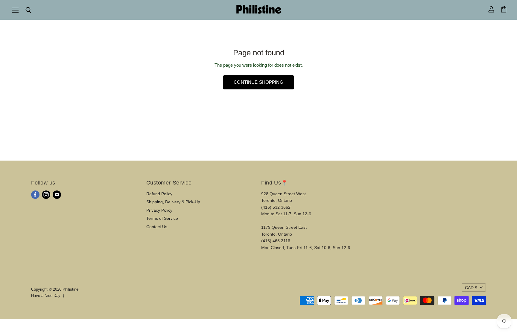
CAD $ (471, 287)
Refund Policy (159, 193)
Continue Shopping (258, 82)
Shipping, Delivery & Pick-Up (173, 201)
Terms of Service (162, 218)
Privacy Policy (159, 210)
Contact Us (156, 226)
